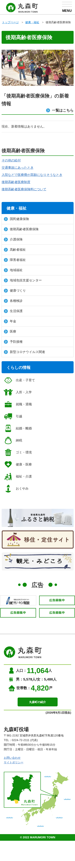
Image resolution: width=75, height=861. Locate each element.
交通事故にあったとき (18, 167)
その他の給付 (11, 160)
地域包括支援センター (26, 280)
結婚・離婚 (24, 428)
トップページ (10, 22)
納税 (19, 440)
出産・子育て (25, 380)
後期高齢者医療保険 (24, 229)
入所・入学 (24, 392)
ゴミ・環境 (24, 452)
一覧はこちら (63, 110)
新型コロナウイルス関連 (27, 352)
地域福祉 (16, 270)
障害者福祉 (18, 260)
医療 (13, 331)
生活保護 (16, 311)
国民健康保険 (19, 219)
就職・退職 (24, 404)
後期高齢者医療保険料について (24, 189)
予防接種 (16, 341)
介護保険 (16, 239)
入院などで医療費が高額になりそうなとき (32, 174)
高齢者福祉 (18, 249)
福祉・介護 (24, 476)
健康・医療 (24, 464)
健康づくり (18, 290)
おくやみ (22, 488)
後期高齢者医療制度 (16, 182)
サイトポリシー (13, 762)
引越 (19, 416)
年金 (13, 321)
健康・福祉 (32, 22)
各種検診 (16, 300)
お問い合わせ (12, 757)
